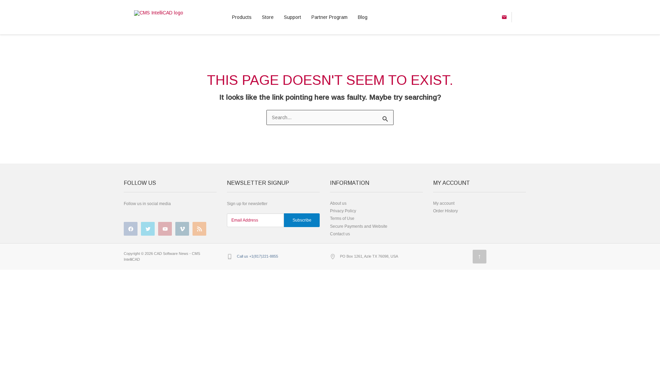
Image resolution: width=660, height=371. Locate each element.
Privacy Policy (343, 211)
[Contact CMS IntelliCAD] (519, 17)
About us (338, 203)
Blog (362, 17)
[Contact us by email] (504, 17)
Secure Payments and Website (358, 226)
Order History (445, 211)
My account (443, 203)
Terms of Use (342, 218)
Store (268, 17)
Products (242, 17)
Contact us (340, 234)
